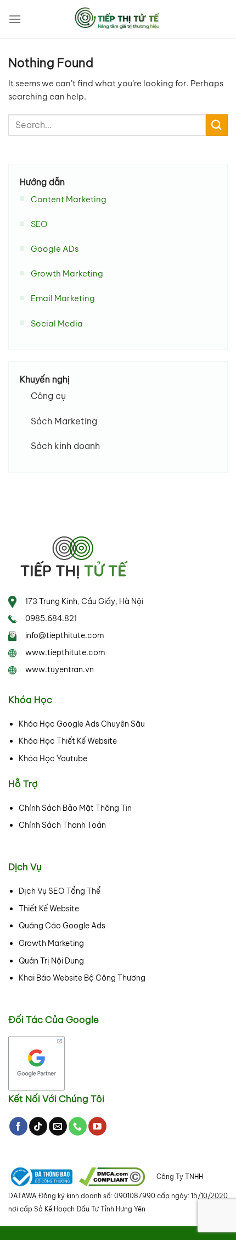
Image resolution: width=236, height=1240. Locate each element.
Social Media (57, 323)
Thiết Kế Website (49, 909)
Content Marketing (68, 198)
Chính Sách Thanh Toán (62, 825)
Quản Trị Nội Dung (51, 961)
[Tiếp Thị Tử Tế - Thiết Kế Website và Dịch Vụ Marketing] (118, 19)
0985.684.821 (51, 618)
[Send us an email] (58, 1126)
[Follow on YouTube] (97, 1126)
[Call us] (78, 1126)
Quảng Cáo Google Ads (62, 926)
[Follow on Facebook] (18, 1126)
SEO (39, 224)
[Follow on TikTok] (38, 1126)
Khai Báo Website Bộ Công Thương (82, 978)
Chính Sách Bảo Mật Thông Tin (75, 808)
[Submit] (217, 125)
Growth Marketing (67, 273)
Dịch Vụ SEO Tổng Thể (59, 891)
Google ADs (54, 248)
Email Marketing (63, 298)
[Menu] (14, 18)
